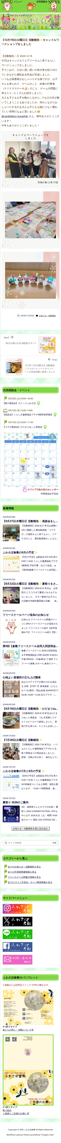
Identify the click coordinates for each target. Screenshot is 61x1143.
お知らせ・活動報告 (47, 315)
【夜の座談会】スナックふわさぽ (20, 403)
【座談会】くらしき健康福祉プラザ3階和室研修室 (28, 414)
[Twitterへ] (17, 921)
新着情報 (8, 508)
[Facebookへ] (17, 946)
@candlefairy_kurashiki (15, 116)
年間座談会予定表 (49, 493)
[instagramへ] (17, 908)
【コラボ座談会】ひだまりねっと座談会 (23, 426)
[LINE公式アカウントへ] (17, 933)
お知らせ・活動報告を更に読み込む (31, 828)
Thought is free (47, 1135)
